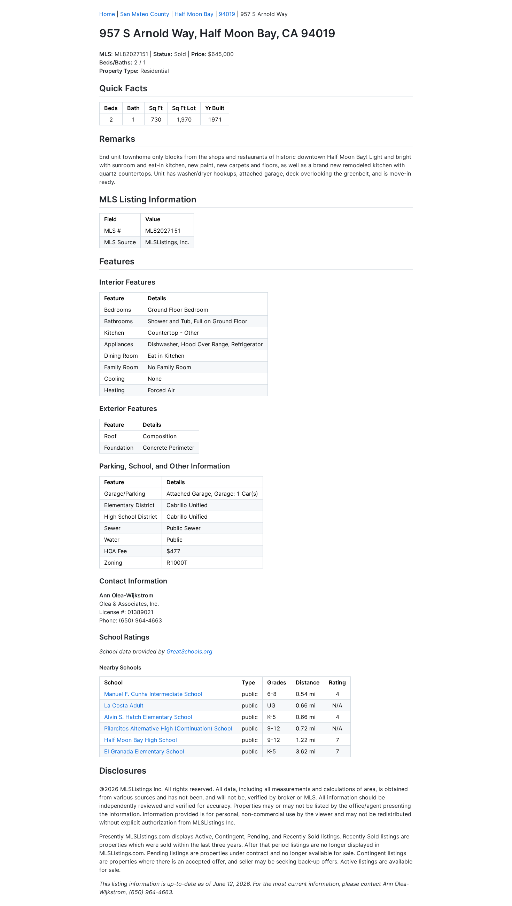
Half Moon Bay (194, 13)
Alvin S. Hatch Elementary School (148, 716)
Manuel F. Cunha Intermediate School (153, 693)
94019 (227, 13)
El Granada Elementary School (144, 751)
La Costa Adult (123, 705)
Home (107, 13)
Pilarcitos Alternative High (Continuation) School (168, 728)
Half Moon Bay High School (140, 739)
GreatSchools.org (189, 651)
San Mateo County (144, 13)
